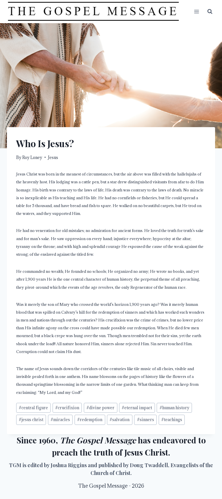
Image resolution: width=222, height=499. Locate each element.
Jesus (53, 157)
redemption (89, 419)
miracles (60, 419)
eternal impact (137, 407)
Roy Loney (32, 157)
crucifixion (67, 407)
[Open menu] (196, 11)
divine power (100, 407)
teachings (171, 419)
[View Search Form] (210, 11)
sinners (145, 419)
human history (174, 407)
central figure (33, 407)
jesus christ (31, 419)
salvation (120, 419)
